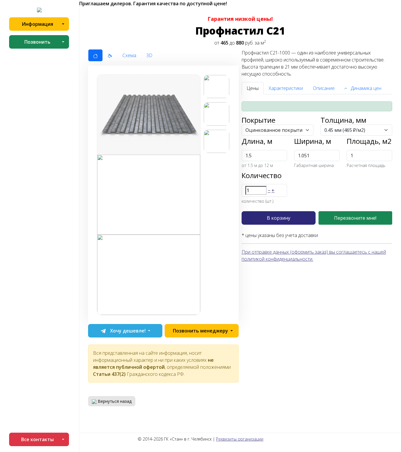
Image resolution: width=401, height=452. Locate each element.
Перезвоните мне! (355, 218)
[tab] (95, 55)
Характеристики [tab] (286, 88)
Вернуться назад (114, 401)
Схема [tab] (129, 55)
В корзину (278, 218)
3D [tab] (149, 55)
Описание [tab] (324, 88)
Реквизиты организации (239, 439)
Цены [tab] (253, 88)
